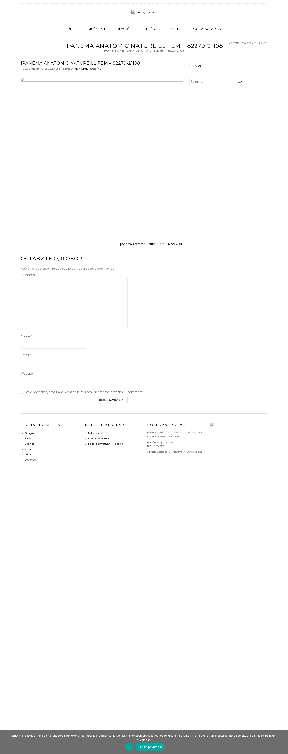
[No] (283, 742)
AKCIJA (174, 29)
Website (27, 373)
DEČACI (152, 29)
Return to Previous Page (249, 43)
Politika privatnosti (99, 438)
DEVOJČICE (125, 29)
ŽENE (72, 29)
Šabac (28, 438)
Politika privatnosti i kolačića (105, 443)
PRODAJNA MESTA (206, 29)
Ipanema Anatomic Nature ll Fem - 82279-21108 (151, 244)
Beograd (30, 433)
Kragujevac (31, 449)
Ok (129, 747)
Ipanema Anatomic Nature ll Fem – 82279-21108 (80, 63)
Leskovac (30, 459)
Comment (28, 275)
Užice (28, 454)
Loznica (29, 443)
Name (26, 336)
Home (108, 50)
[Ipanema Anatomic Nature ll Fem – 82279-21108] (102, 158)
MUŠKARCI (96, 29)
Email (26, 355)
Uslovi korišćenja (98, 433)
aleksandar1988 (85, 68)
